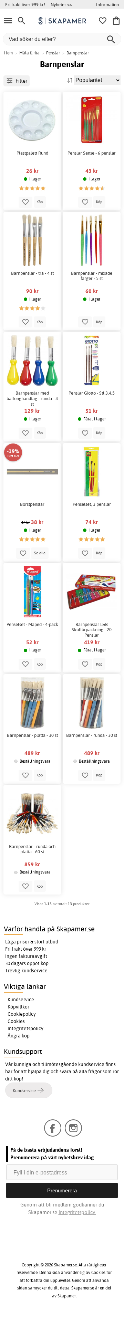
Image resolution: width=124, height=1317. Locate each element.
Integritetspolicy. (77, 1212)
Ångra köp (19, 1036)
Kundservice (21, 999)
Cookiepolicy (22, 1014)
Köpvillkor (18, 1007)
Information (107, 4)
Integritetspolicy (25, 1028)
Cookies (16, 1021)
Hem (8, 52)
